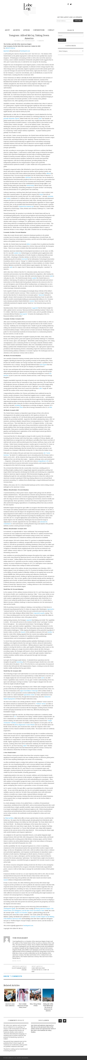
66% (50, 407)
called (25, 745)
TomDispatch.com (25, 51)
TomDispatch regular (9, 908)
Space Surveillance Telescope (29, 690)
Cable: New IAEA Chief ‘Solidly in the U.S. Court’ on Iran (40, 969)
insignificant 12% (43, 461)
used (42, 677)
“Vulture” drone (41, 703)
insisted (32, 301)
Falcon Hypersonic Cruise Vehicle (25, 724)
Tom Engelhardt (29, 40)
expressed (50, 609)
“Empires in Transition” (21, 912)
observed (41, 295)
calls (40, 388)
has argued (23, 314)
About (7, 30)
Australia (50, 196)
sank (51, 276)
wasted (6, 880)
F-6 (15, 716)
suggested (35, 308)
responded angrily (38, 613)
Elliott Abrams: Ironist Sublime (19, 968)
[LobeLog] (30, 9)
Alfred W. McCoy (10, 48)
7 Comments (40, 40)
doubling (17, 405)
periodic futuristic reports (11, 118)
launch (23, 632)
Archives (16, 30)
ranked (34, 278)
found (41, 194)
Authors (26, 30)
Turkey (8, 198)
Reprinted (6, 51)
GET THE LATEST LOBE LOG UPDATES (69, 17)
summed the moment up (26, 206)
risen (21, 407)
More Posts (16, 960)
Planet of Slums (9, 818)
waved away (30, 185)
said (11, 267)
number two (17, 253)
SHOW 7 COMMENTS (13, 976)
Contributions (39, 30)
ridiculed (28, 177)
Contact (51, 30)
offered (48, 173)
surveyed (24, 259)
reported (29, 620)
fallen (28, 244)
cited (40, 118)
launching (19, 662)
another (50, 632)
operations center (29, 694)
